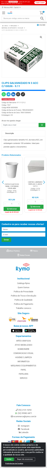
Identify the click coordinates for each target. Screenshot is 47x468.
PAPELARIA (23, 374)
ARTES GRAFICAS (23, 341)
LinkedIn (24, 432)
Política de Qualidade (23, 300)
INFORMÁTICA (23, 361)
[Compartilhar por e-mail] (18, 94)
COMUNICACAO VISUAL (23, 353)
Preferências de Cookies (14, 463)
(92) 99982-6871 (25, 413)
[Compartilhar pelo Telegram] (8, 94)
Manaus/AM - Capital (11, 7)
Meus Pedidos (14, 251)
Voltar (42, 25)
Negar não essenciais (25, 459)
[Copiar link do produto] (23, 94)
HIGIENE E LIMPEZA (23, 357)
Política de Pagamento (23, 304)
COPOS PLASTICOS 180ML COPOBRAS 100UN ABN (12, 186)
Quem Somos (23, 287)
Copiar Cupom (40, 2)
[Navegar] (3, 182)
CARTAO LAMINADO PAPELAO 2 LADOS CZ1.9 (35, 184)
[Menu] (4, 13)
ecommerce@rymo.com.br (24, 416)
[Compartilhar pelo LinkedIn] (13, 94)
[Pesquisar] (42, 18)
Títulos (35, 251)
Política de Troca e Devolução (23, 296)
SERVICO (23, 378)
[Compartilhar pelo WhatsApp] (4, 94)
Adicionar (13, 209)
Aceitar (9, 459)
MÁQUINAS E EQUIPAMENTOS (23, 366)
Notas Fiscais (25, 255)
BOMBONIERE (23, 349)
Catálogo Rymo (23, 283)
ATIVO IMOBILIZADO (23, 345)
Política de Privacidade (23, 292)
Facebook (24, 429)
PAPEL (23, 370)
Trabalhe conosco (23, 308)
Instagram (24, 426)
